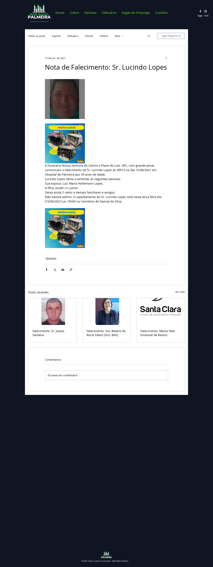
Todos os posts (36, 36)
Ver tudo (180, 291)
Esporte (56, 36)
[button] (148, 36)
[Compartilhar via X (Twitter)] (54, 269)
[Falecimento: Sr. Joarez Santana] (52, 311)
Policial (89, 36)
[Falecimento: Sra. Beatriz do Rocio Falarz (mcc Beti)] (107, 311)
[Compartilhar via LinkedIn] (62, 269)
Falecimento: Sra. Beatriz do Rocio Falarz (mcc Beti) (106, 333)
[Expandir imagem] (65, 99)
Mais (117, 36)
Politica (104, 36)
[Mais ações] (166, 58)
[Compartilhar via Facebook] (46, 269)
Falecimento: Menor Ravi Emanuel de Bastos (157, 333)
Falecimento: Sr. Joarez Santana (48, 333)
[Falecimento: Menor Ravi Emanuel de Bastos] (160, 311)
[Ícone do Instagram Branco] (205, 11)
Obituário (72, 36)
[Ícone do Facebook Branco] (200, 11)
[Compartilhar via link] (71, 269)
